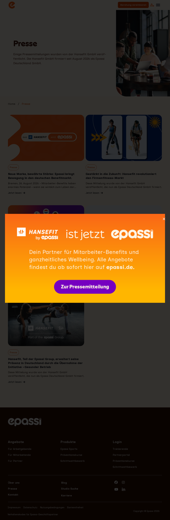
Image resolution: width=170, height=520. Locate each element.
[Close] (164, 219)
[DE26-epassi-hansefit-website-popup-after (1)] (85, 215)
